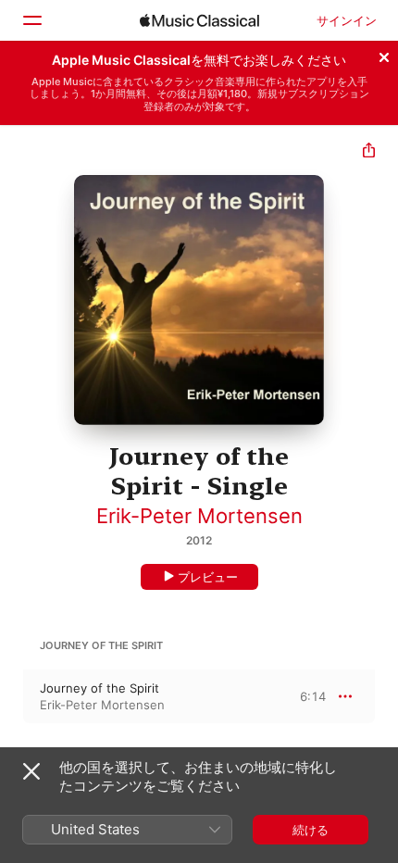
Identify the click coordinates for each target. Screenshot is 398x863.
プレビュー (208, 576)
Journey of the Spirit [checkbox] (99, 688)
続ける (310, 829)
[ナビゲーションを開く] (31, 20)
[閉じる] (384, 55)
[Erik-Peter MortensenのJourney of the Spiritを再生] (12, 696)
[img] (199, 20)
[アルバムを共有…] (369, 152)
